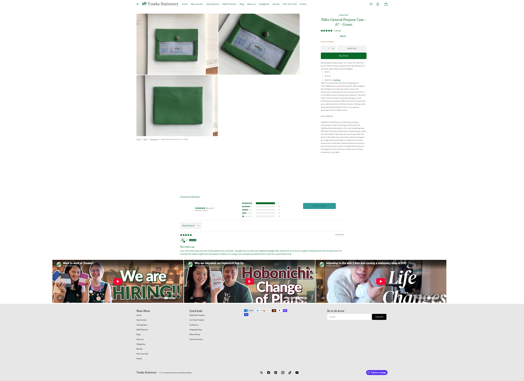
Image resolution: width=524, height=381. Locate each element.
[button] (371, 4)
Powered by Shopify (184, 373)
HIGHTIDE (343, 15)
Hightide (337, 80)
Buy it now (343, 56)
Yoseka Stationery (170, 373)
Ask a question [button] (313, 213)
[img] (186, 235)
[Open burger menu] (138, 4)
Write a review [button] (319, 205)
